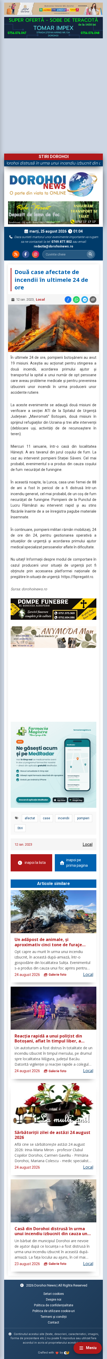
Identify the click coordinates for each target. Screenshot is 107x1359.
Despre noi (53, 1299)
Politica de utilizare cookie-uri (53, 1311)
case (46, 818)
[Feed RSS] (15, 254)
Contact (53, 1322)
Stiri (20, 828)
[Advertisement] (53, 94)
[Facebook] (25, 254)
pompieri (83, 818)
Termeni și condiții (54, 1317)
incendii (63, 818)
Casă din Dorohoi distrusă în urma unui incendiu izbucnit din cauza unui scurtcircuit (53, 1231)
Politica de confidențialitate (53, 1305)
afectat (30, 818)
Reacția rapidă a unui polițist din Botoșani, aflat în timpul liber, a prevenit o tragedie (48, 1039)
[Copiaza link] (93, 299)
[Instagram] (35, 254)
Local (40, 299)
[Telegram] (84, 299)
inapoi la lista (35, 862)
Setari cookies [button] (53, 1294)
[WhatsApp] (76, 299)
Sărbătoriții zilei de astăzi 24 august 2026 (52, 1135)
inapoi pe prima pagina (77, 862)
